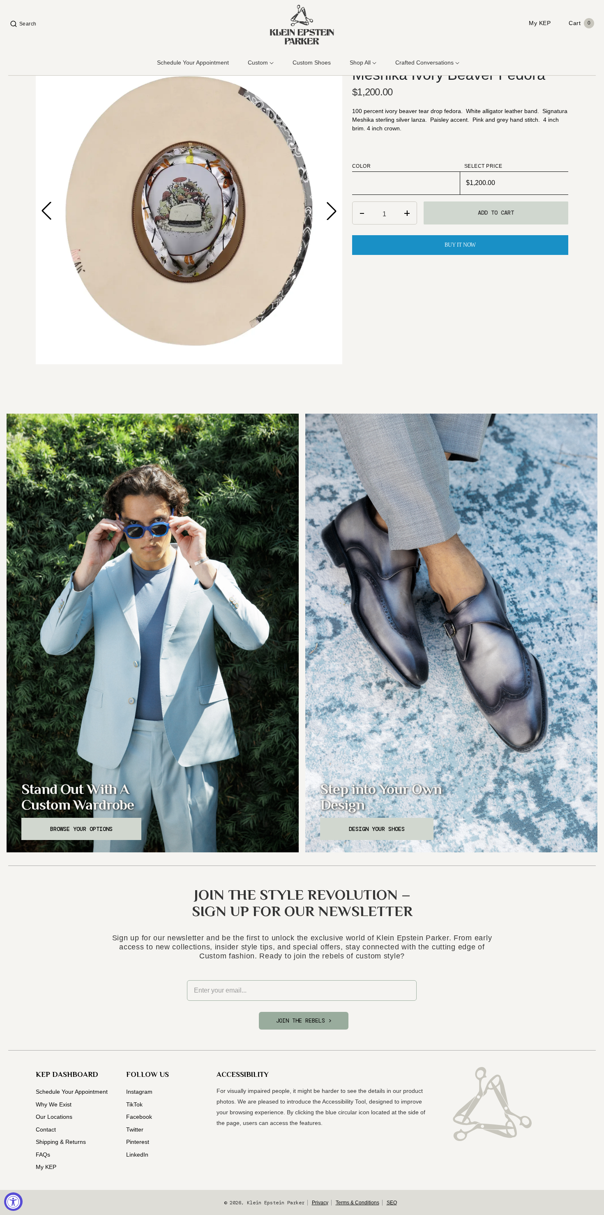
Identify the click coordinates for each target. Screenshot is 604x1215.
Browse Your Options (81, 829)
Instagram (139, 1091)
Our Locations (54, 1116)
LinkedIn (137, 1154)
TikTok (134, 1104)
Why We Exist (53, 1104)
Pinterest (137, 1142)
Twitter (134, 1129)
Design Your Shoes (377, 829)
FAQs (43, 1154)
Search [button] (28, 24)
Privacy (320, 1203)
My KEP (46, 1167)
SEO (392, 1203)
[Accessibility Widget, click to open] (13, 1201)
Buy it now (460, 245)
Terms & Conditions (357, 1203)
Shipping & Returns (61, 1142)
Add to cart (496, 212)
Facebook (139, 1116)
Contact (46, 1129)
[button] (332, 211)
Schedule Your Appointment (72, 1091)
